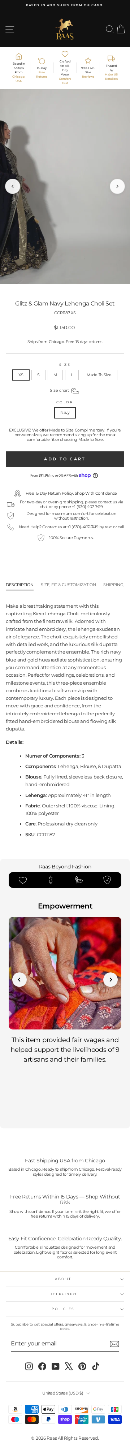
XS (20, 374)
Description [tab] (20, 584)
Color (64, 402)
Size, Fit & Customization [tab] (68, 584)
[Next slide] (110, 979)
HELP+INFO (63, 1294)
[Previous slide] (19, 979)
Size (65, 365)
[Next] (117, 186)
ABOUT (63, 1279)
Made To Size (99, 374)
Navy (65, 412)
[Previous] (12, 186)
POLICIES (63, 1309)
